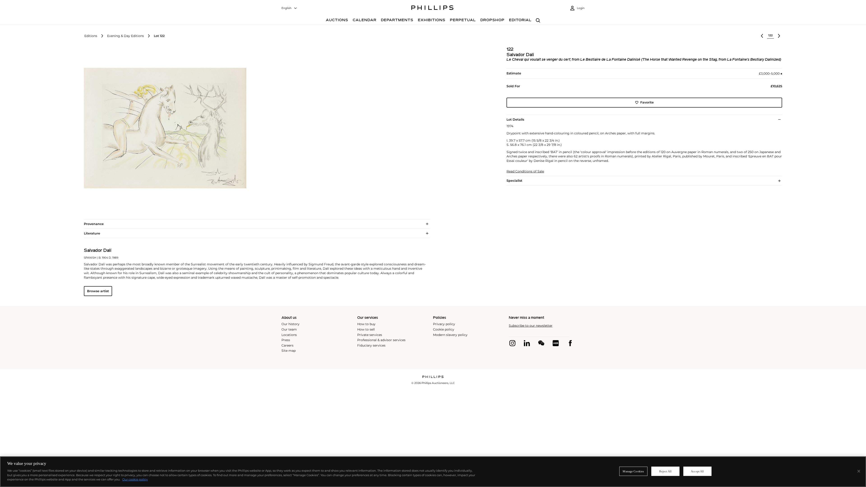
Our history (290, 324)
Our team (289, 329)
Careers (287, 345)
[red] (555, 343)
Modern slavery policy (450, 335)
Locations (289, 335)
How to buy (366, 324)
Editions (90, 36)
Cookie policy (443, 329)
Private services (369, 335)
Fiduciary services (371, 345)
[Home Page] (432, 8)
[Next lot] (779, 36)
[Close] (859, 471)
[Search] (538, 20)
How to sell (366, 329)
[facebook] (570, 343)
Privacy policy (444, 324)
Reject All (665, 471)
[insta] (512, 343)
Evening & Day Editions (125, 36)
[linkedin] (526, 343)
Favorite (647, 102)
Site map (288, 351)
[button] (163, 128)
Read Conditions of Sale (525, 171)
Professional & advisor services (381, 340)
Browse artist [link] (98, 291)
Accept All (697, 471)
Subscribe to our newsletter (531, 326)
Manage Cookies (633, 471)
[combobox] (289, 8)
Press (285, 340)
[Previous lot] (762, 36)
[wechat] (541, 343)
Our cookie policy (135, 479)
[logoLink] (433, 377)
